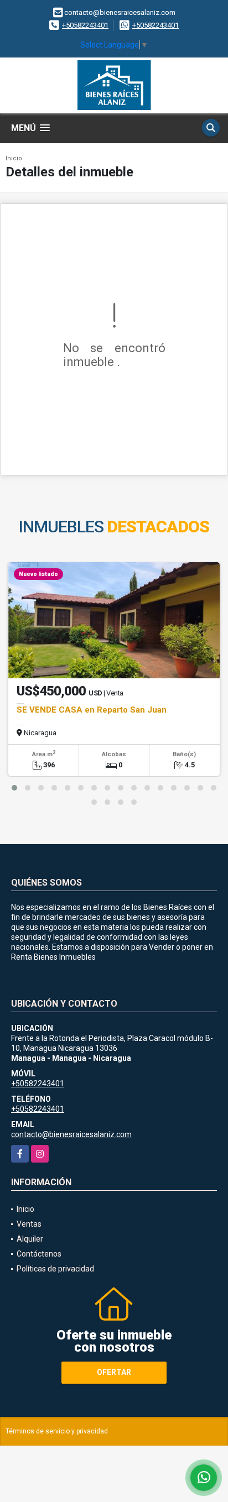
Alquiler (30, 1238)
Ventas (29, 1224)
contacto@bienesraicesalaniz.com (71, 1134)
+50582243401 (85, 25)
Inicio (14, 158)
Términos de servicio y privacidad (57, 1431)
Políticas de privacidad (55, 1268)
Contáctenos (39, 1253)
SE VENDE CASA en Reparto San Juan (92, 710)
